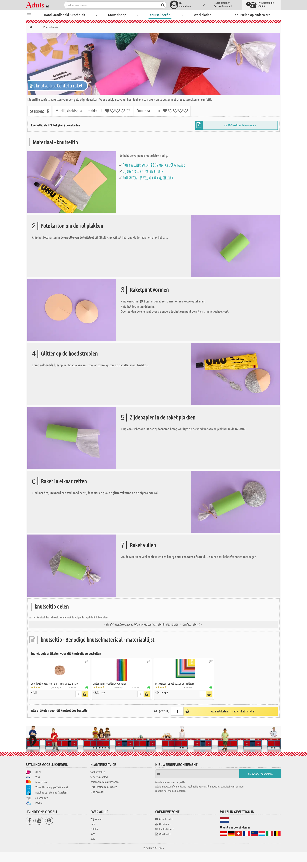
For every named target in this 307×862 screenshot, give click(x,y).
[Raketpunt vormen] (71, 309)
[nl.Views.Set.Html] (86, 661)
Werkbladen (202, 14)
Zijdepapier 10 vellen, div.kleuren (143, 171)
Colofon (94, 829)
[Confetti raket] (153, 64)
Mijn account (97, 791)
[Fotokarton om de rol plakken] (235, 245)
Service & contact (223, 6)
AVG (92, 839)
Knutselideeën (160, 14)
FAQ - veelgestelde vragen (103, 786)
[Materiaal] (71, 182)
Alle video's (164, 824)
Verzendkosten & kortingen (104, 781)
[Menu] (29, 14)
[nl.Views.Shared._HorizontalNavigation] (31, 27)
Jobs (92, 824)
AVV (92, 834)
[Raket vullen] (71, 565)
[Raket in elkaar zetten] (235, 501)
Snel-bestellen (223, 2)
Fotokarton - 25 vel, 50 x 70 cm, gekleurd (148, 177)
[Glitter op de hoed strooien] (235, 373)
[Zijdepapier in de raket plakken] (71, 437)
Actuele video (166, 819)
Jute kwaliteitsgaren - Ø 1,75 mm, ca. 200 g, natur (154, 165)
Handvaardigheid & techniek (64, 14)
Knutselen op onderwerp (252, 14)
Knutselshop (117, 14)
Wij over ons (96, 819)
